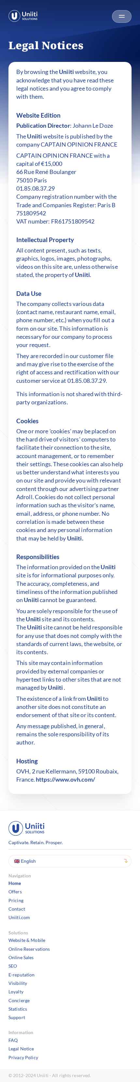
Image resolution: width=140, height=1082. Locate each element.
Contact (16, 909)
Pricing (15, 900)
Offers (15, 891)
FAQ (13, 1040)
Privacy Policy (23, 1057)
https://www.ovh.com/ (65, 779)
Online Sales (21, 957)
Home (14, 883)
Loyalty (15, 991)
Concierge (19, 1000)
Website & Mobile (26, 940)
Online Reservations (29, 949)
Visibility (17, 983)
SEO (12, 966)
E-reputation (21, 974)
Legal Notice (21, 1048)
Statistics (17, 1009)
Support (16, 1017)
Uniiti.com (19, 917)
